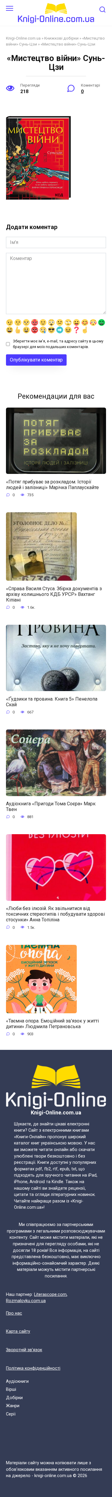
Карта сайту (18, 1331)
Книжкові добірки (61, 38)
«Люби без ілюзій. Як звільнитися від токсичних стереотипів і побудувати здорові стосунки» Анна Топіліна (55, 914)
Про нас (14, 1313)
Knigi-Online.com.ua (23, 38)
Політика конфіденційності (33, 1368)
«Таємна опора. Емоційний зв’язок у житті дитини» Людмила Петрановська (52, 1023)
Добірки (14, 1397)
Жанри (12, 1405)
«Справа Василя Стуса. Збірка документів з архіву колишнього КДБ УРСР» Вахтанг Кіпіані (54, 593)
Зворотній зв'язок (24, 1349)
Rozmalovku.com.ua (26, 1300)
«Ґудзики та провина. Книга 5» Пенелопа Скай (51, 701)
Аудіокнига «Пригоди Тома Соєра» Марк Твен (51, 806)
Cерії (11, 1414)
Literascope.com (50, 1294)
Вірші (11, 1389)
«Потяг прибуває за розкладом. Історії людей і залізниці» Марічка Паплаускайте (52, 484)
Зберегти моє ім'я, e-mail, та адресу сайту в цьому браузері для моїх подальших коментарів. (58, 344)
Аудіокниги (17, 1381)
